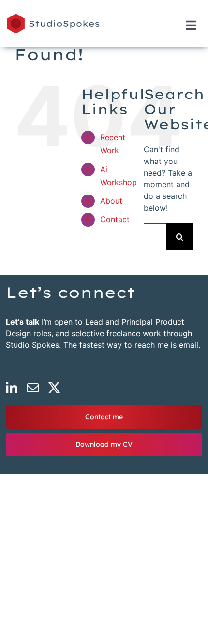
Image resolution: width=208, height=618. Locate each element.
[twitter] (54, 387)
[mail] (33, 387)
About (111, 201)
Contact (115, 219)
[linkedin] (11, 387)
